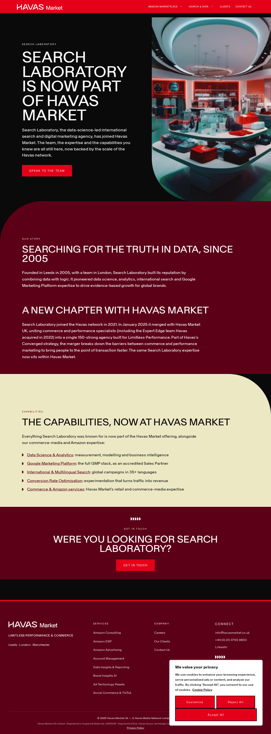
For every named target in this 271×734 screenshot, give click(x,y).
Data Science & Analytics (50, 454)
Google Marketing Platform (51, 463)
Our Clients (162, 641)
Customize (195, 702)
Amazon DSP (102, 641)
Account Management (108, 658)
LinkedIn (221, 647)
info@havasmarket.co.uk (232, 632)
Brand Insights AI (105, 675)
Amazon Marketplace (163, 6)
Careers (159, 632)
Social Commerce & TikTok (112, 692)
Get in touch (135, 565)
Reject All (235, 702)
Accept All (216, 715)
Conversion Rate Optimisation (54, 480)
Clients (225, 6)
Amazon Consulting (107, 632)
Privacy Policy (135, 727)
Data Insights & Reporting (111, 667)
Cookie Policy (202, 689)
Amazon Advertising (107, 650)
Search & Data (198, 6)
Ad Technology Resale (108, 684)
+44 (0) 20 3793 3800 (231, 640)
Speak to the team (47, 171)
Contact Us (243, 6)
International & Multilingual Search (58, 472)
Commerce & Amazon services (55, 489)
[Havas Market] (39, 6)
